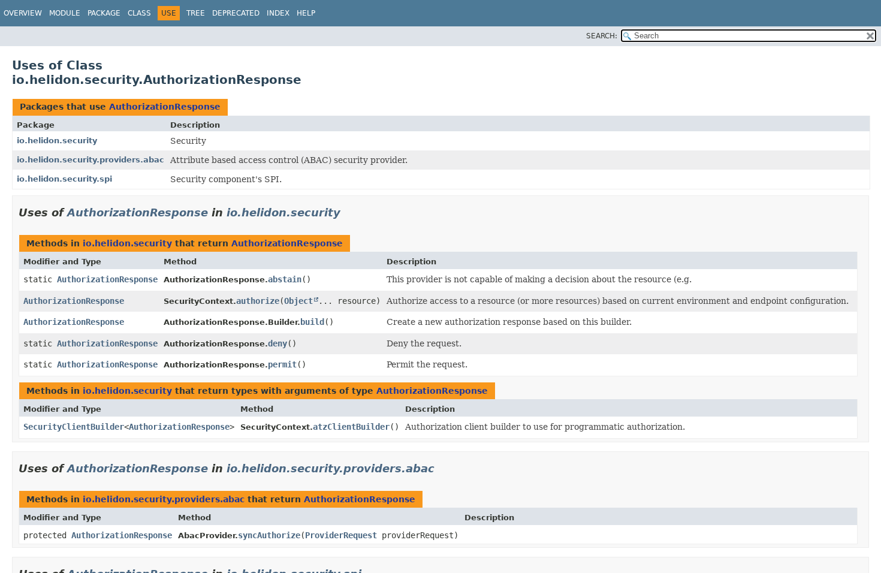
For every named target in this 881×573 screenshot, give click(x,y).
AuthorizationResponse (165, 106)
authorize (257, 301)
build (312, 322)
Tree (195, 13)
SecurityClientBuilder (73, 427)
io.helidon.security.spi (64, 178)
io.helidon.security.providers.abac (90, 159)
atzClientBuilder (351, 427)
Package (104, 13)
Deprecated (236, 13)
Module (64, 13)
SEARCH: (601, 36)
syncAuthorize (269, 535)
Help (306, 13)
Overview (23, 13)
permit (282, 364)
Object (298, 301)
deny (277, 343)
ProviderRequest (341, 535)
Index (278, 13)
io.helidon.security (57, 140)
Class (139, 13)
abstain (284, 279)
